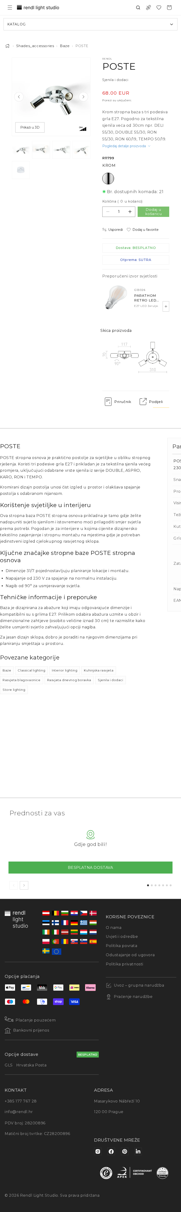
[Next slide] (83, 97)
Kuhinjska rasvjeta (98, 670)
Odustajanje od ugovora (130, 955)
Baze (65, 46)
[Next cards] (24, 885)
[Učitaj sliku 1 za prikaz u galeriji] (21, 150)
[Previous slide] (19, 97)
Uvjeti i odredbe (122, 936)
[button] (10, 7)
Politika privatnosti (124, 964)
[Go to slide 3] (155, 885)
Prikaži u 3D (30, 127)
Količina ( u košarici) (122, 201)
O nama (114, 927)
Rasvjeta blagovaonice (22, 680)
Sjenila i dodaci (110, 680)
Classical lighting (31, 670)
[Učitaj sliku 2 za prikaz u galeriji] (41, 150)
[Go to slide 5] (163, 885)
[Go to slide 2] (152, 885)
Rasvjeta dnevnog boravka (69, 680)
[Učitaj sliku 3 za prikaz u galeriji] (61, 150)
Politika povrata (121, 946)
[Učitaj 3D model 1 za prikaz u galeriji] (21, 170)
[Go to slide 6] (167, 885)
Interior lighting (64, 670)
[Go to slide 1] (148, 885)
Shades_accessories (35, 46)
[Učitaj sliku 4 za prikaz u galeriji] (81, 150)
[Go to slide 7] (171, 885)
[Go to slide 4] (159, 885)
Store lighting (14, 689)
